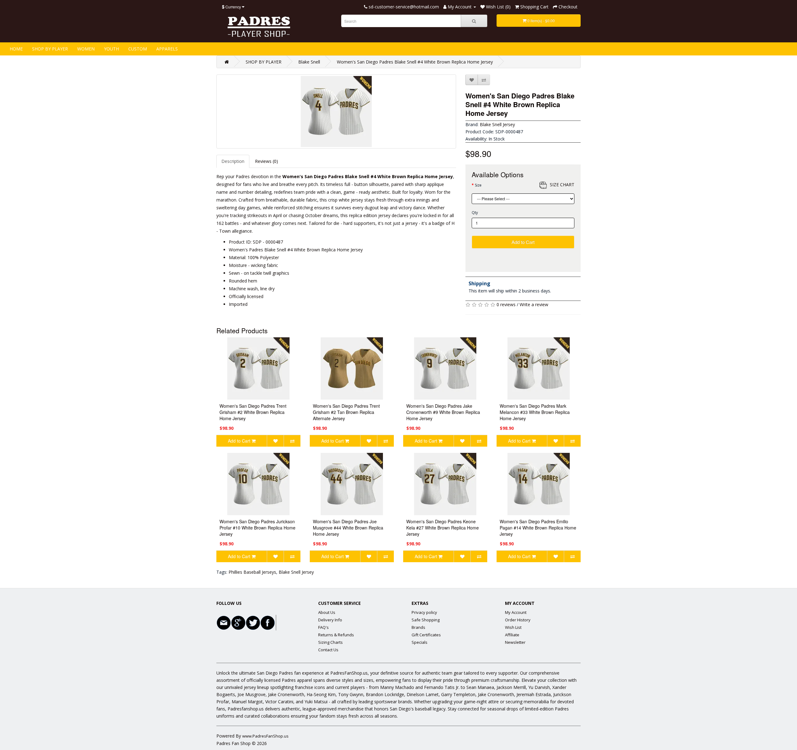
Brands (418, 627)
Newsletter (515, 642)
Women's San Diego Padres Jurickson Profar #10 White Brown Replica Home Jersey (257, 527)
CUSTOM (137, 49)
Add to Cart (523, 242)
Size (478, 185)
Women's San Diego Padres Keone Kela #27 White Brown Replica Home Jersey (442, 527)
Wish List (513, 627)
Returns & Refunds (336, 635)
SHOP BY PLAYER (50, 49)
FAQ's (323, 627)
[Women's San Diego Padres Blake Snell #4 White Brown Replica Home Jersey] (336, 111)
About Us (326, 612)
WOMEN (86, 49)
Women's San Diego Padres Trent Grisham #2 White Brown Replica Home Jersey (252, 412)
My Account (515, 612)
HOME (16, 49)
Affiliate (512, 635)
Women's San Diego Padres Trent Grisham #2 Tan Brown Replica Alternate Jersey (346, 412)
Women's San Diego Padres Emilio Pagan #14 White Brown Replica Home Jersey (538, 527)
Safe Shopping (426, 620)
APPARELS (167, 49)
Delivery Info (330, 620)
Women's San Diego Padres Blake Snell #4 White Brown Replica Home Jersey (415, 62)
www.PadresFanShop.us (265, 736)
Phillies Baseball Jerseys (252, 572)
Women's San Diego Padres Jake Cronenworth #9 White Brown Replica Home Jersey (443, 412)
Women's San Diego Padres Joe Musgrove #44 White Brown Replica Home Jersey (348, 527)
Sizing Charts (330, 642)
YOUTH (111, 49)
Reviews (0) (266, 161)
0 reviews (506, 304)
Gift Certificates (426, 635)
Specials (419, 642)
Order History (518, 620)
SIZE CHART (562, 185)
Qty (475, 212)
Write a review (534, 304)
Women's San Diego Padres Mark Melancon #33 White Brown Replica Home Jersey (535, 412)
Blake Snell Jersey (497, 124)
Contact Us (328, 650)
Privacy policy (424, 612)
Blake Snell (309, 62)
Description (232, 161)
